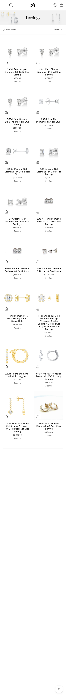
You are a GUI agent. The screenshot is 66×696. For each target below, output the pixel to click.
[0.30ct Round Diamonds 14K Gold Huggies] (17, 355)
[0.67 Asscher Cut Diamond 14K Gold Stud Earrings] (17, 201)
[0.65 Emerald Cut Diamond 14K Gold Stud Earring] (48, 151)
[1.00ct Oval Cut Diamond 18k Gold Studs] (48, 101)
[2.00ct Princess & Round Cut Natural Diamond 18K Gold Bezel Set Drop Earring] (17, 405)
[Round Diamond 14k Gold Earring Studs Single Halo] (17, 298)
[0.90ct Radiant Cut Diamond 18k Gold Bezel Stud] (17, 151)
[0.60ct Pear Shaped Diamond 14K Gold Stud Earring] (17, 101)
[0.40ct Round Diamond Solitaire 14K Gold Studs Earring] (48, 201)
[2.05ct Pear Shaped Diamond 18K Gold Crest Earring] (48, 405)
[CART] (61, 5)
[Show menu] (4, 5)
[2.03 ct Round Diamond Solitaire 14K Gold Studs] (48, 250)
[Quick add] (6, 62)
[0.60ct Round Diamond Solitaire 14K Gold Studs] (17, 250)
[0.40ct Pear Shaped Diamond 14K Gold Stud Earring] (17, 51)
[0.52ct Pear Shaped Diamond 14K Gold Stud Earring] (48, 51)
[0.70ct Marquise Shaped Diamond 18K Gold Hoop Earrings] (48, 355)
